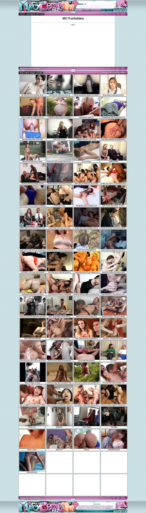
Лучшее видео (95, 10)
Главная (86, 10)
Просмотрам (113, 72)
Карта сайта (96, 504)
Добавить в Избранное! (30, 68)
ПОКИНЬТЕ (108, 508)
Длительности (122, 72)
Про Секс (80, 4)
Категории (79, 10)
